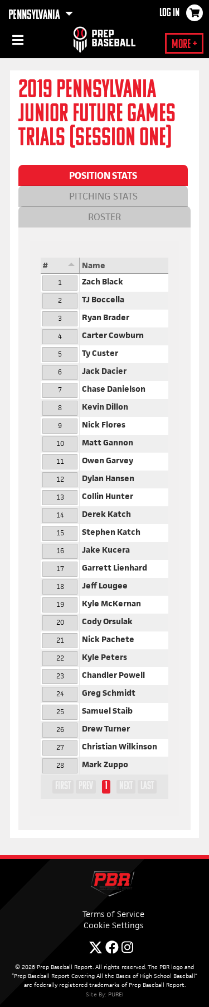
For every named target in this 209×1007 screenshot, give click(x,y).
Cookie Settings (113, 925)
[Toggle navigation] (16, 42)
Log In (169, 13)
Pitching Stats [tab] (103, 196)
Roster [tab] (104, 217)
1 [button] (106, 786)
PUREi (116, 994)
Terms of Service (113, 914)
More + (184, 45)
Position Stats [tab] (103, 175)
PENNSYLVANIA (35, 15)
